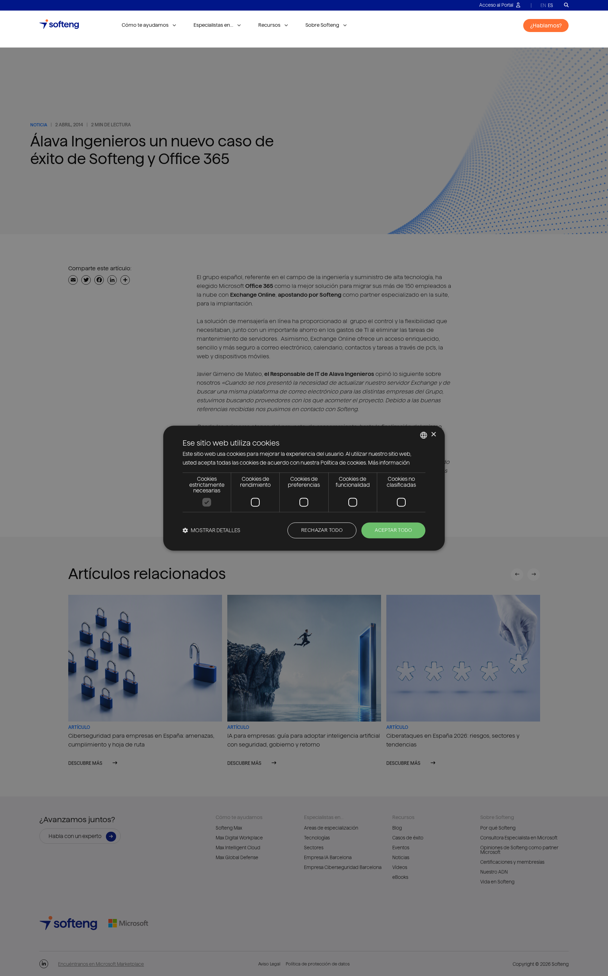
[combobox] (423, 435)
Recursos (269, 25)
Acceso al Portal (496, 4)
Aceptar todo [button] (393, 530)
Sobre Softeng (322, 25)
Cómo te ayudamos (145, 25)
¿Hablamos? (546, 26)
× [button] (433, 434)
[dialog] (304, 488)
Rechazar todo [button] (322, 530)
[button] (211, 530)
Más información (389, 463)
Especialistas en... (213, 25)
